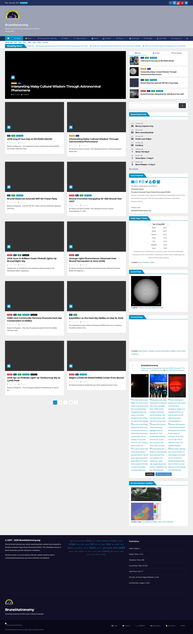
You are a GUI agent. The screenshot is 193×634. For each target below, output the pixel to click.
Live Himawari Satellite (149, 522)
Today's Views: (134, 554)
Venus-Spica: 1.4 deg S (144, 158)
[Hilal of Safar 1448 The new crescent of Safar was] (177, 459)
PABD (147, 57)
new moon (45, 42)
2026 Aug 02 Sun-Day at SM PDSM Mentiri (29, 139)
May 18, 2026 (13, 324)
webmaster (26, 94)
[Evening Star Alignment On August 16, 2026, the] (140, 386)
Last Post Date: (134, 583)
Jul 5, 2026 (16, 94)
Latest (139, 53)
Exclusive (143, 91)
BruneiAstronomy (16, 25)
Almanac (141, 308)
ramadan (81, 551)
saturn (85, 551)
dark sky (120, 541)
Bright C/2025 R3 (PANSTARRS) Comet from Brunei (96, 377)
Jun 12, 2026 (74, 265)
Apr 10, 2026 (74, 381)
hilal (92, 544)
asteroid (75, 541)
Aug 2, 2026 (12, 142)
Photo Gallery (153, 57)
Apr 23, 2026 (12, 384)
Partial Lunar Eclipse (143, 139)
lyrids (113, 544)
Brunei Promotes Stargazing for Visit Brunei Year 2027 (95, 200)
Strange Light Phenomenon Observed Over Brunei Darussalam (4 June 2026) (92, 259)
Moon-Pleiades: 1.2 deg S (145, 164)
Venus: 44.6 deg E (142, 151)
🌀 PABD (64, 38)
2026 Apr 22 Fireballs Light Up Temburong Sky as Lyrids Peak (33, 379)
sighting (94, 551)
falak (78, 544)
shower (90, 551)
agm (71, 541)
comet (98, 541)
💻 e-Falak (107, 38)
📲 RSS (183, 625)
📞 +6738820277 (140, 625)
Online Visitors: (134, 548)
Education (14, 83)
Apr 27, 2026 (74, 322)
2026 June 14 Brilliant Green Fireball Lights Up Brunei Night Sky (31, 259)
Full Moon (139, 145)
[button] (187, 38)
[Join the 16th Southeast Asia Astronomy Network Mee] (177, 434)
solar (99, 551)
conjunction (105, 541)
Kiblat (152, 262)
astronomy (81, 541)
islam (99, 544)
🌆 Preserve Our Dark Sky (47, 38)
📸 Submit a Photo (155, 625)
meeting (122, 544)
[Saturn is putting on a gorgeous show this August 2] (177, 410)
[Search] (182, 105)
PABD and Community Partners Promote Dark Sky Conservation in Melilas (34, 319)
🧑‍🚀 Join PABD (162, 38)
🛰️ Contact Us (176, 38)
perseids (71, 551)
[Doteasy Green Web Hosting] (13, 625)
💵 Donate (114, 625)
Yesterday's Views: (135, 560)
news (24, 42)
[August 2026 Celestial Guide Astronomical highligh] (158, 434)
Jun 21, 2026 (74, 205)
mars (117, 544)
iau (96, 544)
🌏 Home (17, 38)
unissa (92, 554)
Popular (157, 53)
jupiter (103, 544)
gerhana (87, 544)
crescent (113, 540)
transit (88, 554)
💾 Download (134, 38)
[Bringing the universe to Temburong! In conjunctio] (158, 410)
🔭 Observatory (80, 38)
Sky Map (148, 308)
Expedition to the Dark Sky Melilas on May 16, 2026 (96, 318)
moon (20, 42)
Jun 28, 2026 (12, 202)
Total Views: (133, 571)
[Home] (8, 38)
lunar (34, 42)
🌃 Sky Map (148, 38)
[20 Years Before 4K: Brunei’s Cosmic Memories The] (158, 459)
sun (111, 551)
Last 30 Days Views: (136, 566)
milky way (85, 548)
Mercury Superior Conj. (144, 126)
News (19, 83)
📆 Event (95, 38)
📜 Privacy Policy (171, 625)
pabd (15, 42)
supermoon (116, 551)
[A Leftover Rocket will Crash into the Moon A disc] (140, 459)
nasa (98, 548)
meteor (70, 548)
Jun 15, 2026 (12, 265)
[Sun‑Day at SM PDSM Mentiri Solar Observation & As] (140, 434)
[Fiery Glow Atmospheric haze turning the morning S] (177, 386)
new (101, 548)
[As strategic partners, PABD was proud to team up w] (158, 386)
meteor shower (78, 548)
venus (97, 554)
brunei (39, 42)
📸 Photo (120, 38)
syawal (122, 551)
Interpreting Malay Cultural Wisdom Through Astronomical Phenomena (56, 88)
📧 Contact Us (126, 625)
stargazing (105, 551)
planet (76, 551)
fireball (82, 544)
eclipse (29, 42)
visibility (103, 554)
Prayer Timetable (143, 262)
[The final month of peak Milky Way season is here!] (140, 410)
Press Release (177, 53)
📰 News (28, 38)
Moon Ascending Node (144, 132)
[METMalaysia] (146, 511)
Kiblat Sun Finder (157, 308)
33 (71, 402)
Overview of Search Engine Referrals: (141, 577)
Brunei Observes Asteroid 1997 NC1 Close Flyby (32, 198)
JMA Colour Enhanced (165, 522)
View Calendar (133, 169)
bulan (93, 541)
